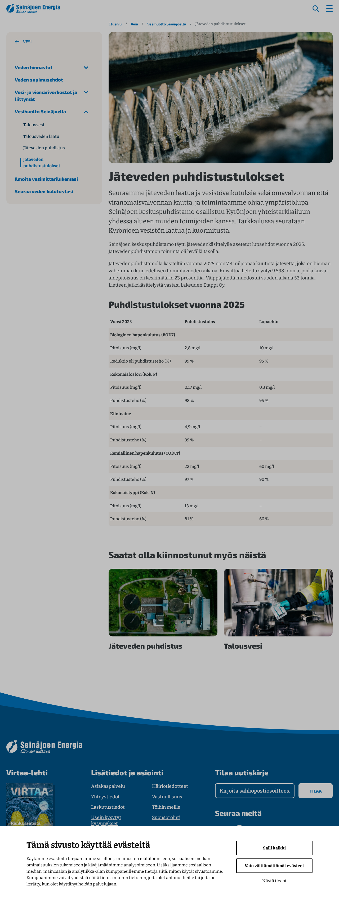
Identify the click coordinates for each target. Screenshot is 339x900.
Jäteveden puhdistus (145, 645)
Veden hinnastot (33, 67)
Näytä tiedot (274, 880)
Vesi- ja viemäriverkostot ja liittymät (46, 95)
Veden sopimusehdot (39, 80)
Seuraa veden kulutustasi (44, 191)
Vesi (134, 24)
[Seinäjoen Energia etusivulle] (33, 8)
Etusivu (115, 24)
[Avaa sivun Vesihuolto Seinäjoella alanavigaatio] (86, 111)
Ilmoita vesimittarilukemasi (46, 179)
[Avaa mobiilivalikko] (329, 8)
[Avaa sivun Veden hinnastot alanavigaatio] (86, 67)
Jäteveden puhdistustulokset (41, 162)
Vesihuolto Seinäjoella (166, 24)
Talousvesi (33, 124)
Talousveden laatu (41, 136)
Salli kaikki (274, 848)
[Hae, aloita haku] (316, 8)
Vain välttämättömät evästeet (274, 865)
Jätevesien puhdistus (44, 147)
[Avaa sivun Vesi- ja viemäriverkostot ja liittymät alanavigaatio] (86, 92)
